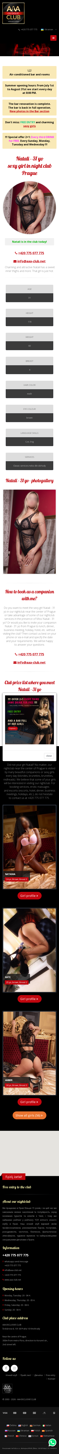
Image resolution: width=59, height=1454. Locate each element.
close (49, 755)
